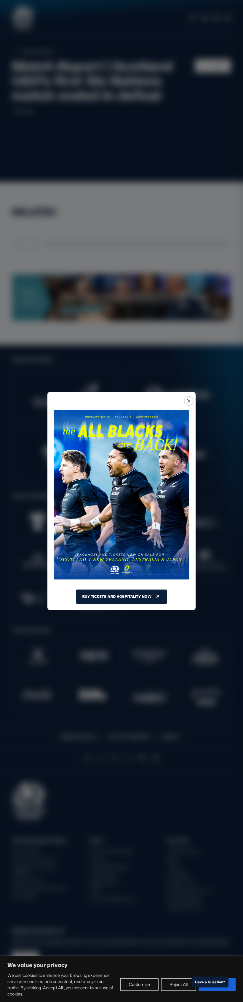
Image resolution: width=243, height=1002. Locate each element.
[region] (121, 979)
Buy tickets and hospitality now (117, 596)
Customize (139, 984)
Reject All (179, 984)
